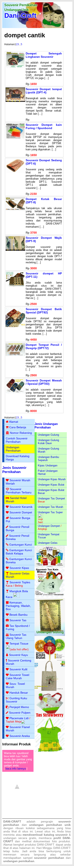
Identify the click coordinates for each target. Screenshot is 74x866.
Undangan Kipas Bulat (51, 484)
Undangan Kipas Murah (52, 479)
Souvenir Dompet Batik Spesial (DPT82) (44, 310)
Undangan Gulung (48, 434)
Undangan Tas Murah (50, 506)
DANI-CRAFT (62, 848)
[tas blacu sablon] (50, 690)
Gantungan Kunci (20, 544)
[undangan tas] (50, 566)
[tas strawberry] (50, 716)
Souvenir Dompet (20, 512)
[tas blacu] (50, 597)
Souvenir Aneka (19, 736)
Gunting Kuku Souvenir (16, 700)
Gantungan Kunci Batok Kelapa (19, 551)
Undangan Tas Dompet (51, 498)
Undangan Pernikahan (13, 449)
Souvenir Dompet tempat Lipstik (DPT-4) (44, 90)
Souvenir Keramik (20, 506)
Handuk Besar (18, 692)
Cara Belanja (17, 427)
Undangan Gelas (48, 542)
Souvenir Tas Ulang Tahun (16, 636)
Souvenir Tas (17, 620)
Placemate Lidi (19, 718)
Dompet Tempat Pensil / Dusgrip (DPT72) (44, 346)
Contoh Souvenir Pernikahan (17, 440)
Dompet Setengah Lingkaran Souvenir (44, 55)
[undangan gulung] (50, 635)
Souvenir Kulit (18, 669)
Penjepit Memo (19, 707)
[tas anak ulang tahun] (50, 751)
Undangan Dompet (49, 525)
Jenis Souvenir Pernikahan (14, 470)
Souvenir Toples (19, 582)
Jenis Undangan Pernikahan (46, 425)
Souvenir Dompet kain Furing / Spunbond (44, 126)
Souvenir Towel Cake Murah (17, 676)
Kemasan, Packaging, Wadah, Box (18, 606)
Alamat (13, 421)
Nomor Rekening (21, 432)
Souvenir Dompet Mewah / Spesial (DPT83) (44, 382)
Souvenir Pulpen (19, 712)
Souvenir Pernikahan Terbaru (18, 490)
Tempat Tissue (18, 643)
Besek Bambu (18, 614)
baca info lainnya (16, 768)
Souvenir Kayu (18, 655)
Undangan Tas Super (50, 512)
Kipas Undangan (47, 465)
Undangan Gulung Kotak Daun (48, 442)
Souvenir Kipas (19, 567)
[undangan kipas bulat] (50, 659)
